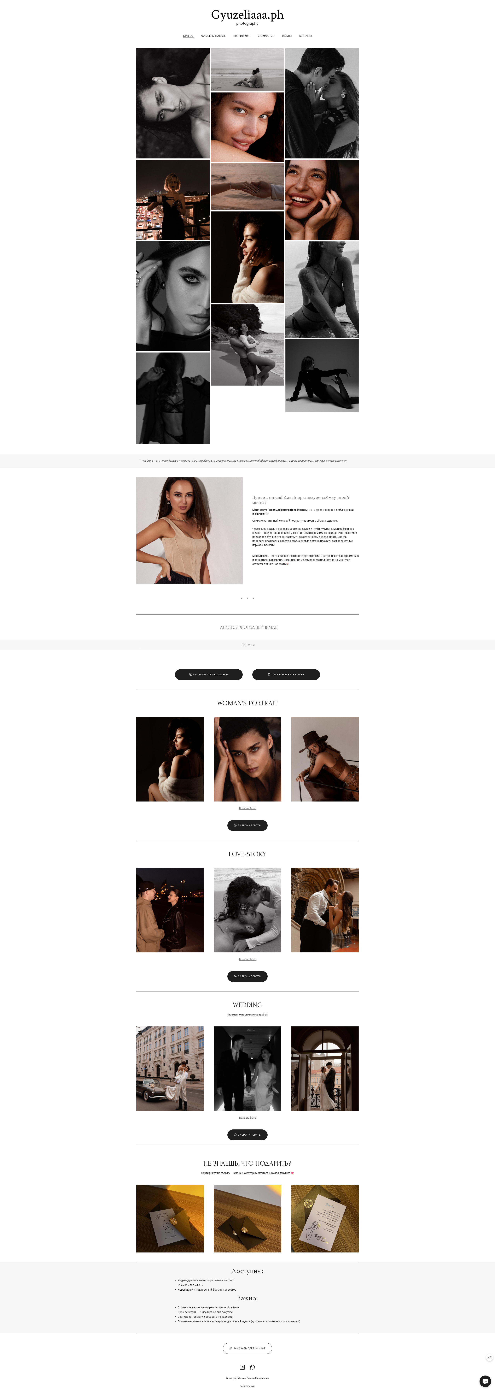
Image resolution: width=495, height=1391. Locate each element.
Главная (188, 36)
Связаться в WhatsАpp (288, 674)
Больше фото (247, 808)
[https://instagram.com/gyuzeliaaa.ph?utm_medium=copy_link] (242, 1367)
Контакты (305, 36)
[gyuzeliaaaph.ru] (248, 18)
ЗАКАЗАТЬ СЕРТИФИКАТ (249, 1348)
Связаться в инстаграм (210, 674)
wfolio (252, 1386)
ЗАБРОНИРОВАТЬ (249, 825)
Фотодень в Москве (213, 36)
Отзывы (287, 36)
